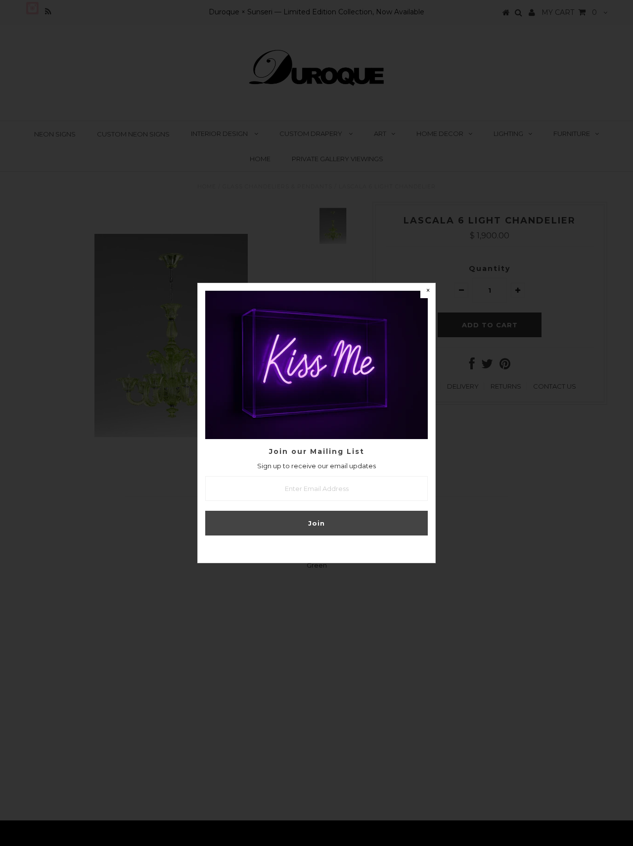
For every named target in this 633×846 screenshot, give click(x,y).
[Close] (427, 290)
